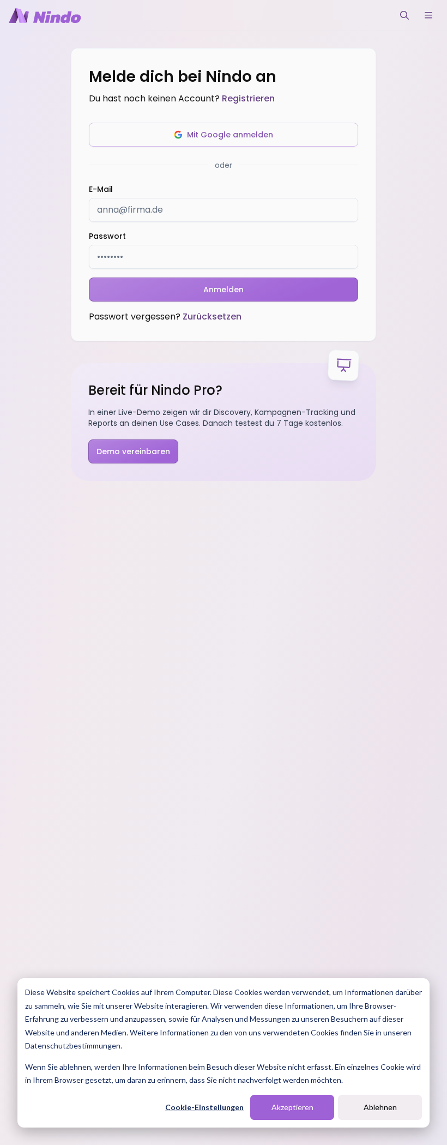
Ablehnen (380, 1107)
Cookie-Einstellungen (204, 1107)
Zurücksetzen (212, 316)
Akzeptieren (292, 1107)
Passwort (107, 236)
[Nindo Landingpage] (45, 15)
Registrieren (248, 98)
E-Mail (101, 189)
